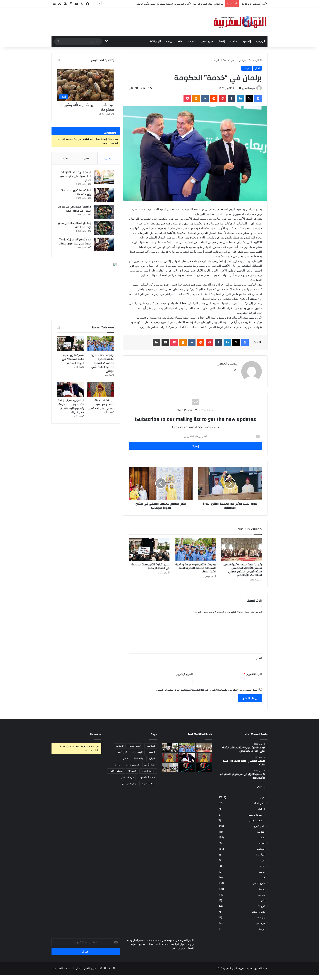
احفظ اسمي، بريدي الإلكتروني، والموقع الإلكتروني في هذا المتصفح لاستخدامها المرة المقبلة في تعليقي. (207, 689)
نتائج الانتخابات (148, 783)
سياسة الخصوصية (61, 968)
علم (263, 900)
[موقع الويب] (235, 370)
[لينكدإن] (240, 98)
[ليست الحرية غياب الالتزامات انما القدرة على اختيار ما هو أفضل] (104, 177)
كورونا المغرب (148, 771)
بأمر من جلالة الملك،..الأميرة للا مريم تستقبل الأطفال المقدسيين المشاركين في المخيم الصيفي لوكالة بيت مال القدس (242, 570)
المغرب (151, 752)
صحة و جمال (256, 820)
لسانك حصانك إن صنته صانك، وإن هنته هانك (75, 192)
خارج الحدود (206, 41)
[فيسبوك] (258, 98)
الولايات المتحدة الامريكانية (130, 752)
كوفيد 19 (132, 771)
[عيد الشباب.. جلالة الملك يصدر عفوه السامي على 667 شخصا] (100, 389)
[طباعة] (156, 342)
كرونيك (261, 906)
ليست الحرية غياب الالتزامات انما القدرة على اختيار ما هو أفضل (75, 176)
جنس (125, 758)
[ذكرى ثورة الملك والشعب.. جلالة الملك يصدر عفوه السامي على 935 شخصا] (170, 757)
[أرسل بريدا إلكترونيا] (240, 88)
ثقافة (180, 41)
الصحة (191, 41)
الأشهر (108, 158)
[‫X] (249, 98)
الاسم (258, 658)
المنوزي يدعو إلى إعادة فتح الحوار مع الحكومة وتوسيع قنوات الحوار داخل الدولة (71, 406)
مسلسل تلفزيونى (147, 777)
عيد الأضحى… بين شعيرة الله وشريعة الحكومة (87, 107)
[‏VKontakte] (205, 98)
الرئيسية (260, 41)
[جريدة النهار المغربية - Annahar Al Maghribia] (239, 22)
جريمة (261, 871)
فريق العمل (90, 968)
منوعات (261, 917)
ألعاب (260, 808)
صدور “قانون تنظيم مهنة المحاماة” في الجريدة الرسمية (149, 566)
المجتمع (261, 848)
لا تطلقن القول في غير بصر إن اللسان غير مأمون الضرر (74, 208)
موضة (262, 928)
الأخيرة (86, 158)
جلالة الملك (138, 758)
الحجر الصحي (135, 745)
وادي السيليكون (129, 783)
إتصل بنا (77, 968)
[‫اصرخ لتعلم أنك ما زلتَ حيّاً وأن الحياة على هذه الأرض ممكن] (104, 244)
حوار (262, 877)
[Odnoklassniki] (196, 98)
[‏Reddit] (213, 98)
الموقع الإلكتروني (184, 674)
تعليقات (63, 158)
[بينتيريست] (222, 98)
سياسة (234, 41)
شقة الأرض (149, 764)
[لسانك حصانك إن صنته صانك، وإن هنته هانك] (104, 195)
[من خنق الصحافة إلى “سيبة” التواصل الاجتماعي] (204, 767)
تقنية (262, 860)
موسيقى (260, 923)
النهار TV (260, 854)
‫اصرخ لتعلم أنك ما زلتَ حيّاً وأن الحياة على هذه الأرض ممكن (75, 241)
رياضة (169, 41)
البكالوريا (150, 745)
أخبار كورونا (259, 825)
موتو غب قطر (127, 777)
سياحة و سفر (255, 814)
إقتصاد (221, 41)
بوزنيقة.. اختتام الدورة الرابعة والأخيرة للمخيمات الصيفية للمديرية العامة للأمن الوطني (195, 568)
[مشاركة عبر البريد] (165, 342)
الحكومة (120, 745)
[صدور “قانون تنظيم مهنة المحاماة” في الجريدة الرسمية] (149, 549)
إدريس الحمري (248, 88)
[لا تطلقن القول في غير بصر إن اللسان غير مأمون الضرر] (104, 212)
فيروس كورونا (132, 764)
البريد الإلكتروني (253, 674)
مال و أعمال (258, 911)
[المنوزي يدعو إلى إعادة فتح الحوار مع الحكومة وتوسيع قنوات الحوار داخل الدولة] (70, 389)
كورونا (118, 764)
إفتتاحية (247, 41)
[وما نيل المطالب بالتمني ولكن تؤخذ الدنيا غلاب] (104, 228)
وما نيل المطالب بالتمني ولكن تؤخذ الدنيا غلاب (74, 225)
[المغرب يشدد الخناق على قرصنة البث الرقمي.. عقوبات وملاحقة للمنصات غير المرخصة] (187, 767)
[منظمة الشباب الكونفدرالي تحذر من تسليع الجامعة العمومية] (170, 767)
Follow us (95, 734)
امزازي (151, 758)
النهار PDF (155, 41)
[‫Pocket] (187, 98)
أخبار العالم (259, 803)
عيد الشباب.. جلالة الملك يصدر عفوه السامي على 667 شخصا (101, 404)
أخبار (245, 60)
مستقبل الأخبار (116, 771)
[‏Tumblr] (231, 98)
